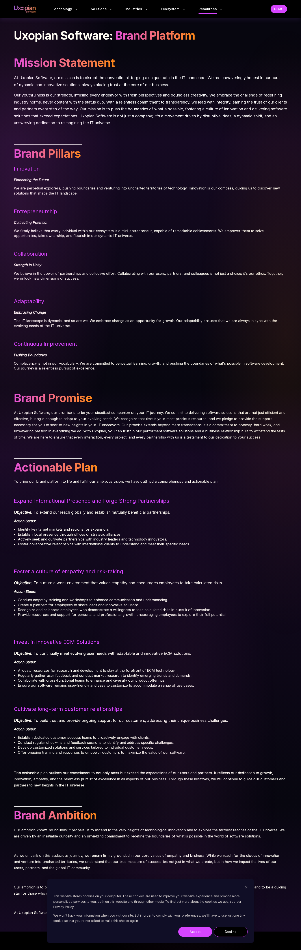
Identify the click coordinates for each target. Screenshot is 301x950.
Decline (231, 932)
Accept (195, 932)
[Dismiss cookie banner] (246, 888)
